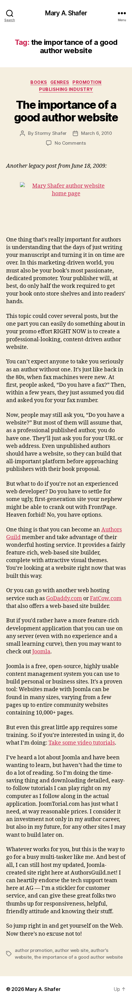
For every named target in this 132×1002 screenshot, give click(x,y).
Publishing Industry (66, 89)
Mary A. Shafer (66, 13)
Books (38, 82)
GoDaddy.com (64, 598)
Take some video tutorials (82, 742)
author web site (71, 950)
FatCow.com (106, 598)
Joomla (41, 651)
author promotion (33, 950)
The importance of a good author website (66, 111)
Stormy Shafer (51, 133)
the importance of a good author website (78, 957)
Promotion (87, 82)
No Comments (70, 143)
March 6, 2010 (96, 133)
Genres (59, 82)
